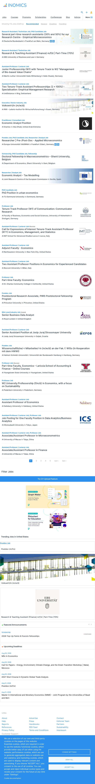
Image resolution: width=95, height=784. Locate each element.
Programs (26, 17)
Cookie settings (69, 752)
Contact (60, 718)
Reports (5, 724)
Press (31, 721)
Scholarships (40, 17)
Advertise (33, 718)
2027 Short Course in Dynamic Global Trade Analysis (25, 677)
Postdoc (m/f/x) (9, 686)
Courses (14, 17)
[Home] (15, 5)
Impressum (61, 730)
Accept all (69, 767)
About (4, 718)
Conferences (56, 17)
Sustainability (62, 727)
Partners (60, 724)
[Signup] (91, 12)
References (6, 727)
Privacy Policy (8, 730)
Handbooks (34, 724)
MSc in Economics (10, 656)
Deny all (69, 760)
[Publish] (86, 12)
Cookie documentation (12, 778)
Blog (68, 17)
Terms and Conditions (38, 730)
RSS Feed (33, 727)
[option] (47, 634)
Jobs (4, 17)
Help (4, 721)
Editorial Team (63, 721)
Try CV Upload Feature (47, 479)
